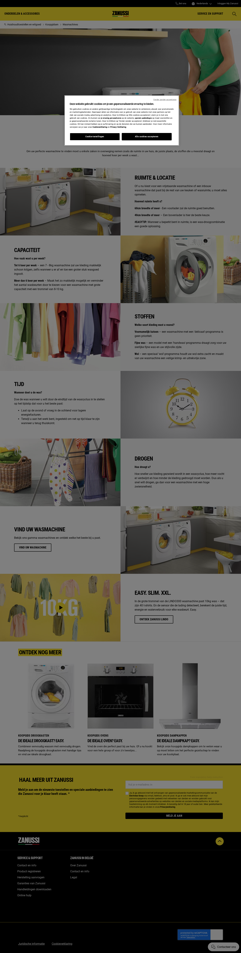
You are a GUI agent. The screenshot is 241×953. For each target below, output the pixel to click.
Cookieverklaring (99, 127)
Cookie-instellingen (94, 136)
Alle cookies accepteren (146, 136)
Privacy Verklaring (118, 127)
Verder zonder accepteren (164, 99)
